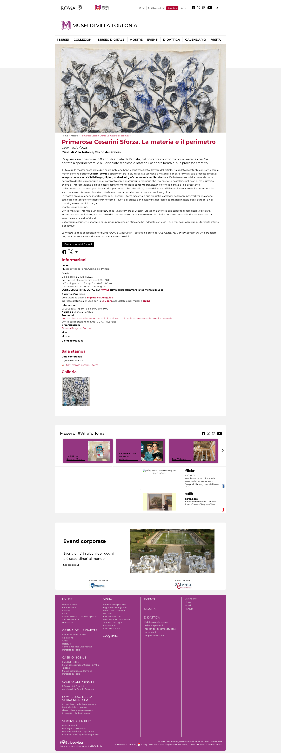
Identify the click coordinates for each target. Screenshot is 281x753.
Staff (64, 613)
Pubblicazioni (69, 725)
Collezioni (83, 39)
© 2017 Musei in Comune (124, 744)
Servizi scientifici (77, 721)
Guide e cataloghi (112, 622)
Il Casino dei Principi (73, 686)
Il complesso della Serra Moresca (79, 704)
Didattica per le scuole (156, 622)
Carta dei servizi (70, 619)
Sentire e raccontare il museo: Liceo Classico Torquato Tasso (200, 502)
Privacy (143, 744)
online (146, 300)
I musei (63, 39)
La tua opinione (111, 628)
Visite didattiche (111, 616)
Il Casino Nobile (70, 661)
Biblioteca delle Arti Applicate (78, 731)
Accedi (184, 8)
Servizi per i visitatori (114, 610)
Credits (183, 744)
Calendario (195, 39)
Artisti (65, 640)
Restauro (67, 643)
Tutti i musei (154, 8)
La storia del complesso (74, 707)
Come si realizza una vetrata (77, 646)
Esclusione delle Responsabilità (164, 744)
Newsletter (68, 622)
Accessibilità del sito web (201, 744)
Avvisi (188, 605)
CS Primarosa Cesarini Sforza (81, 364)
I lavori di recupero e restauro (77, 710)
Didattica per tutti (153, 625)
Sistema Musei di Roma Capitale (79, 616)
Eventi (152, 39)
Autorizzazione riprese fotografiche (80, 734)
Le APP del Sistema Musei (74, 457)
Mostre (136, 39)
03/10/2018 (202, 481)
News (188, 602)
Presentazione (69, 604)
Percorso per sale (71, 649)
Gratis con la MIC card (78, 244)
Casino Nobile (74, 657)
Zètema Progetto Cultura (76, 328)
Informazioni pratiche (114, 604)
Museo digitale (111, 39)
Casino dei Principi (78, 681)
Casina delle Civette (79, 630)
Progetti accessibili (154, 635)
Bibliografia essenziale (74, 728)
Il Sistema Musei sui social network (128, 456)
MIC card (106, 300)
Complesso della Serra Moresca (77, 698)
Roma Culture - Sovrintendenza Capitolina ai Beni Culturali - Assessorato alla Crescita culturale (117, 318)
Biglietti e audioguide (100, 297)
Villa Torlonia (69, 607)
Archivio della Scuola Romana (78, 689)
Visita (216, 39)
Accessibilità (109, 625)
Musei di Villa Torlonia (104, 25)
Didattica (171, 39)
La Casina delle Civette (74, 634)
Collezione (67, 637)
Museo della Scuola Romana (77, 671)
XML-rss (218, 744)
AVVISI (105, 289)
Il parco (66, 610)
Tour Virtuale (179, 459)
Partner (189, 608)
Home (65, 135)
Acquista (172, 8)
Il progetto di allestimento (76, 713)
